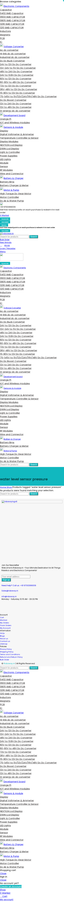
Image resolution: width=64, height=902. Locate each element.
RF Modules (6, 170)
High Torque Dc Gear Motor (15, 193)
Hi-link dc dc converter (13, 53)
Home (3, 487)
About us (4, 638)
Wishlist (3, 620)
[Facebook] (5, 607)
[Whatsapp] (46, 607)
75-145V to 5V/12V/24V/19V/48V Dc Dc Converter (28, 96)
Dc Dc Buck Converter (12, 60)
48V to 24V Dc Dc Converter (16, 71)
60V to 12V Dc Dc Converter (15, 78)
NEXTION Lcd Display (11, 145)
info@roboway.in (9, 596)
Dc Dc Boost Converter (13, 100)
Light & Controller (10, 152)
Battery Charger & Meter (14, 185)
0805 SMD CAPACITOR (12, 20)
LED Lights (5, 159)
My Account (5, 628)
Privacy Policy (6, 649)
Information (5, 630)
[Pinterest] (29, 607)
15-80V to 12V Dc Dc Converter (17, 92)
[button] (32, 615)
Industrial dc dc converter (15, 57)
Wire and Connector (11, 173)
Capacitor (6, 9)
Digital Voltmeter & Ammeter (17, 134)
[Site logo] (7, 233)
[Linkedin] (37, 607)
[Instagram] (13, 607)
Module (4, 162)
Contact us (5, 641)
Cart (2, 617)
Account (4, 615)
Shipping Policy (6, 652)
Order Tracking (5, 222)
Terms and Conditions (10, 654)
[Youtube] (21, 607)
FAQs (2, 633)
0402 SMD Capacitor (11, 13)
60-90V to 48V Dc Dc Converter (18, 82)
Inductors (5, 31)
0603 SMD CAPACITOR (12, 16)
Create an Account (11, 886)
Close (3, 873)
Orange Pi (5, 119)
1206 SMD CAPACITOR (12, 24)
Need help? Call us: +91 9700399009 (19, 585)
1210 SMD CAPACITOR (12, 27)
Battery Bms (7, 181)
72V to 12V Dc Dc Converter (15, 85)
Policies (3, 646)
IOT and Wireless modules (15, 122)
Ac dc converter (9, 50)
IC (1, 41)
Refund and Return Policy (11, 657)
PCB (2, 38)
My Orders (4, 623)
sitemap (3, 644)
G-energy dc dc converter (15, 110)
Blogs (2, 636)
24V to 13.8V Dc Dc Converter (16, 75)
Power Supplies (8, 155)
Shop (9, 487)
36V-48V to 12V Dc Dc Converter (18, 89)
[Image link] (32, 502)
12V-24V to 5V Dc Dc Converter (18, 68)
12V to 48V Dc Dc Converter (16, 107)
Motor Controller (9, 197)
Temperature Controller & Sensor (19, 137)
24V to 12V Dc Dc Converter (15, 64)
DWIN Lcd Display (9, 148)
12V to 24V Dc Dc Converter (15, 103)
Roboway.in (9, 663)
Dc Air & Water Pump (12, 200)
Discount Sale (5, 219)
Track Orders (5, 625)
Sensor (4, 166)
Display (4, 130)
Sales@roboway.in (10, 591)
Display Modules (9, 141)
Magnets (5, 34)
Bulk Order (4, 225)
